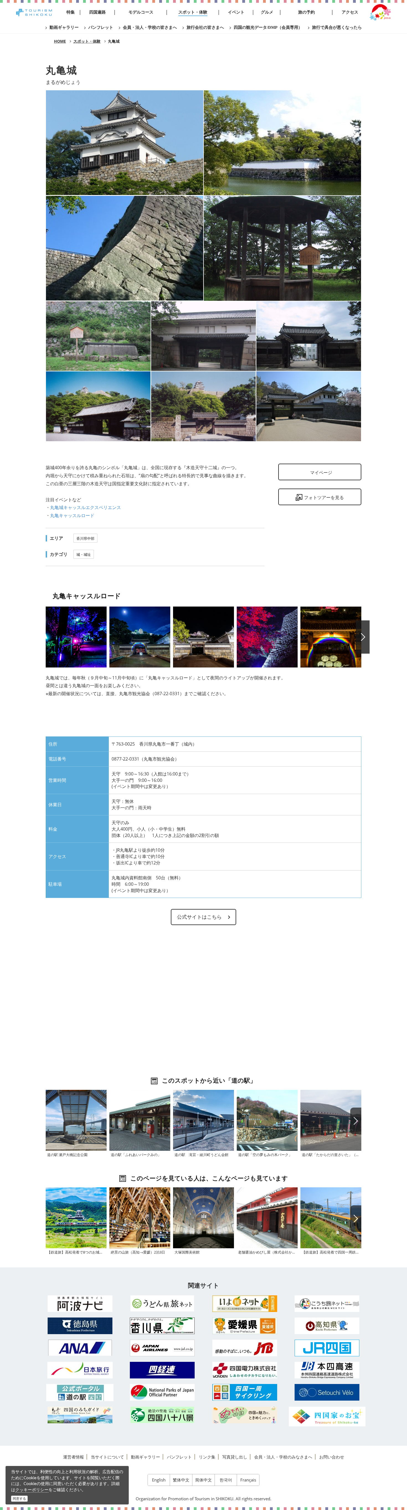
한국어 (226, 1480)
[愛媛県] (244, 1326)
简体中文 (203, 1480)
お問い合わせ (331, 1457)
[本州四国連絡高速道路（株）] (327, 1370)
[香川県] (162, 1326)
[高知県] (327, 1326)
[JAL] (162, 1348)
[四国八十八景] (162, 1415)
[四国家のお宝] (327, 1416)
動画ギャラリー (145, 1457)
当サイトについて (107, 1457)
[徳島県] (80, 1326)
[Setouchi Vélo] (327, 1392)
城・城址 (83, 554)
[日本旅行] (80, 1370)
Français (248, 1480)
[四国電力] (244, 1370)
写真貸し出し (234, 1457)
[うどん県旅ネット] (162, 1303)
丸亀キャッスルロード (72, 515)
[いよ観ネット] (244, 1303)
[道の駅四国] (80, 1392)
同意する (19, 1498)
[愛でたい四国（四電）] (244, 1415)
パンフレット (179, 1457)
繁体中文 (181, 1480)
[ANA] (80, 1348)
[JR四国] (327, 1348)
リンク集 (207, 1457)
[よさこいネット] (327, 1303)
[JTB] (244, 1348)
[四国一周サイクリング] (244, 1392)
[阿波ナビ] (80, 1303)
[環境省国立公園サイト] (162, 1392)
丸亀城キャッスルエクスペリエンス (85, 507)
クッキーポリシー (31, 1489)
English (159, 1480)
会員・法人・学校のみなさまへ (283, 1457)
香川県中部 (85, 538)
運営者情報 (73, 1457)
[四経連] (162, 1370)
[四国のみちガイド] (80, 1415)
